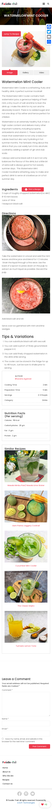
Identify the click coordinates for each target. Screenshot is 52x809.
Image (10, 72)
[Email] (48, 36)
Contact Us (7, 784)
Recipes (6, 780)
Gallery (26, 72)
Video (41, 72)
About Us (6, 772)
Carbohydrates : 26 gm (15, 425)
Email (5, 729)
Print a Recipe (35, 189)
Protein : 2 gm (11, 435)
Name (5, 719)
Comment (7, 690)
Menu (43, 2)
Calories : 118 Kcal (12, 420)
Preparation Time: (26, 390)
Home (5, 768)
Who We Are (8, 776)
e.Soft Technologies (26, 803)
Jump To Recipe (11, 34)
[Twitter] (48, 31)
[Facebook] (48, 26)
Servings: (26, 395)
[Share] (48, 41)
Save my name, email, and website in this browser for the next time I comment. (22, 740)
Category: (26, 400)
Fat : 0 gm (9, 430)
